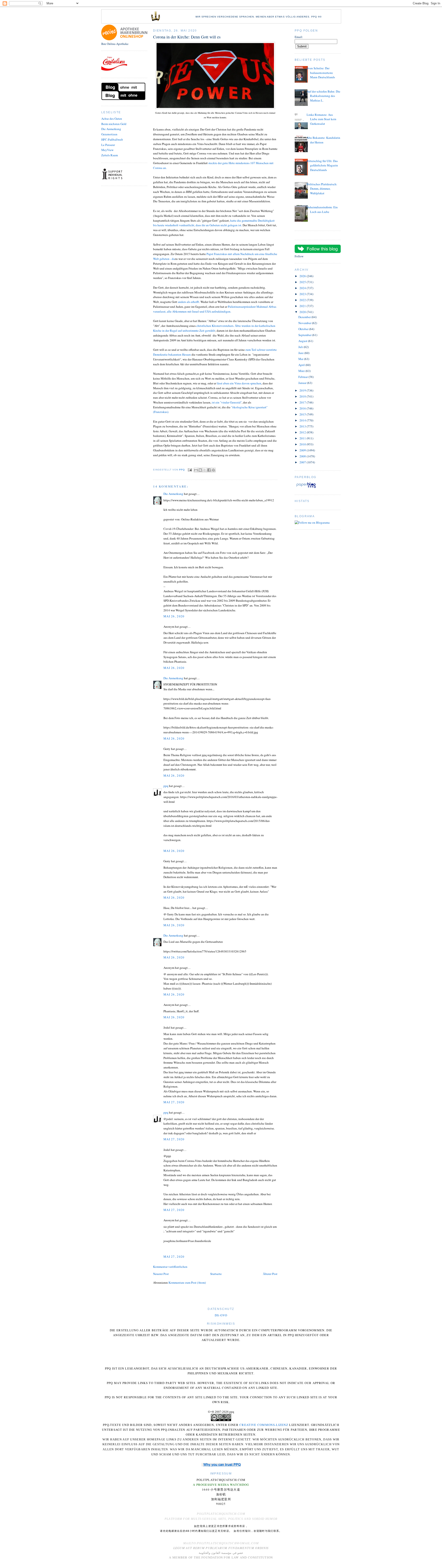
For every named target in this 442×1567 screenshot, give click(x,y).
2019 (303, 390)
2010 (303, 444)
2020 (303, 312)
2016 (303, 408)
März (301, 371)
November (305, 323)
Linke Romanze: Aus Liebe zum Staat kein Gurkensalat (321, 119)
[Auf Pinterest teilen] (213, 470)
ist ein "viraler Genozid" (227, 402)
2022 (303, 300)
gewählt (210, 330)
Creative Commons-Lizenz (263, 1425)
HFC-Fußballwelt (112, 139)
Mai (301, 359)
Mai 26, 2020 (174, 616)
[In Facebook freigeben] (209, 470)
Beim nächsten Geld (113, 124)
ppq (165, 786)
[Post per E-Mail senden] (190, 470)
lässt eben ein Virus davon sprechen (239, 383)
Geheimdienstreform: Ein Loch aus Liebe (322, 209)
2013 (303, 426)
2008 (303, 456)
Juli (301, 347)
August (303, 341)
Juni (301, 353)
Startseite (216, 1274)
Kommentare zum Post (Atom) (187, 1282)
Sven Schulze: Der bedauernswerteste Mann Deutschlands (321, 72)
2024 (303, 288)
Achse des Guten (111, 118)
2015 (303, 414)
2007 (303, 462)
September (305, 335)
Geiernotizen (109, 134)
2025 (303, 282)
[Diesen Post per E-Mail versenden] (196, 470)
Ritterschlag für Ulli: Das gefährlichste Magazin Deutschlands (322, 165)
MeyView (107, 150)
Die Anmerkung (111, 129)
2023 (303, 294)
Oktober (303, 329)
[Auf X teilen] (204, 470)
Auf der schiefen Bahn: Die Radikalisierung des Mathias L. (323, 95)
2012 (303, 432)
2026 (303, 276)
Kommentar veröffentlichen (170, 1267)
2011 (303, 438)
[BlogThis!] (200, 470)
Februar (303, 377)
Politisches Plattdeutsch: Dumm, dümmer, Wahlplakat (322, 188)
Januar (302, 383)
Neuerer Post (161, 1274)
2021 (303, 306)
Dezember (304, 317)
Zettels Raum (109, 155)
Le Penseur (108, 145)
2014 (303, 420)
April (301, 365)
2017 (303, 402)
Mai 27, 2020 (174, 1102)
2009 (303, 450)
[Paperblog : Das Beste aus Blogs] (306, 488)
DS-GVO (221, 1315)
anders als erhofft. (189, 302)
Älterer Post (270, 1274)
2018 (303, 396)
